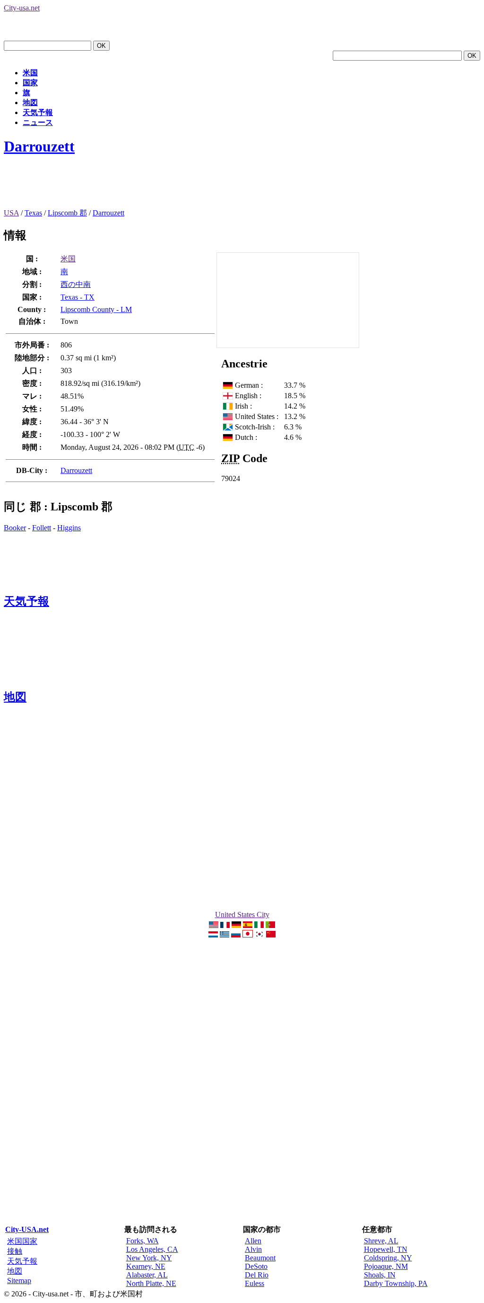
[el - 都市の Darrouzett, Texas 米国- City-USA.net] (224, 935)
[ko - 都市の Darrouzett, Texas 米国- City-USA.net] (259, 935)
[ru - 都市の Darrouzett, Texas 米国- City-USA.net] (236, 935)
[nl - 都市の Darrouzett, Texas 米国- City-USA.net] (213, 935)
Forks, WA (142, 1241)
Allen (253, 1241)
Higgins (69, 528)
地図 (30, 102)
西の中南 (75, 284)
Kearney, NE (145, 1266)
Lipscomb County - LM (96, 309)
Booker (15, 528)
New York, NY (149, 1258)
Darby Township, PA (396, 1283)
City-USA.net (27, 1229)
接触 (14, 1251)
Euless (254, 1283)
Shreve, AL (381, 1241)
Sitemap (19, 1280)
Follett (41, 528)
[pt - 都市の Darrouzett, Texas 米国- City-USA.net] (270, 925)
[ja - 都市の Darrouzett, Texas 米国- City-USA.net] (247, 935)
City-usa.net (22, 8)
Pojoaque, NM (386, 1266)
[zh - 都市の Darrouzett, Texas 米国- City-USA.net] (271, 935)
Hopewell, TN (385, 1249)
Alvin (253, 1249)
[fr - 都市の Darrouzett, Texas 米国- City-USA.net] (225, 925)
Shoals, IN (380, 1275)
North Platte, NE (151, 1283)
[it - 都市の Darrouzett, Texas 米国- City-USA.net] (259, 925)
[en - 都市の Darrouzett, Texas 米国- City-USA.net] (213, 925)
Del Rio (256, 1275)
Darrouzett (39, 146)
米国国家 (22, 1241)
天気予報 (38, 112)
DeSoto (256, 1266)
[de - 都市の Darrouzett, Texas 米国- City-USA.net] (236, 925)
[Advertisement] (176, 187)
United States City (242, 914)
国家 (30, 83)
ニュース (38, 122)
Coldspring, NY (388, 1258)
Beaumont (260, 1258)
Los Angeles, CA (152, 1249)
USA (11, 213)
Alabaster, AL (147, 1275)
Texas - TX (77, 297)
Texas (33, 213)
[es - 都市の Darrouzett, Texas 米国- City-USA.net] (247, 925)
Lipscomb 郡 (67, 213)
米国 (30, 73)
